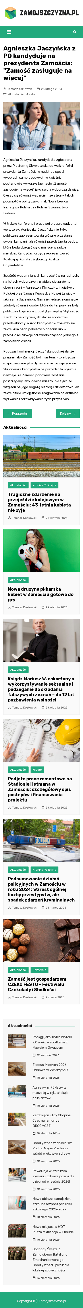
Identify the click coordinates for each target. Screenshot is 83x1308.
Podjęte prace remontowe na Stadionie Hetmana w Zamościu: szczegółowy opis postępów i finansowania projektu (40, 789)
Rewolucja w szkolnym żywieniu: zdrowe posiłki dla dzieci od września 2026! (53, 1176)
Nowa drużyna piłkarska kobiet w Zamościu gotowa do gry (40, 594)
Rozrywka (39, 970)
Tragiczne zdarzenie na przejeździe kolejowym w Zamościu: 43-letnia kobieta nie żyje (39, 502)
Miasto (30, 94)
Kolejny (65, 413)
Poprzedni (19, 413)
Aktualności (16, 94)
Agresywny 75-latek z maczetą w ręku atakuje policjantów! (50, 1092)
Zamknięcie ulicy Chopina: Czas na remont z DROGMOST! (52, 1120)
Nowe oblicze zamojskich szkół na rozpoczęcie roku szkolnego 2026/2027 (52, 1204)
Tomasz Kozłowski (20, 89)
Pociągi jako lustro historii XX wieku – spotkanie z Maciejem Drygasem (52, 1042)
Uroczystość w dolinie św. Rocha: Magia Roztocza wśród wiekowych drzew (52, 1148)
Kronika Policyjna (44, 485)
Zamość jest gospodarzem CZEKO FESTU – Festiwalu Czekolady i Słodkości (37, 984)
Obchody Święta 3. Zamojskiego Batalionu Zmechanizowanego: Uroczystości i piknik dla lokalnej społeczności (51, 1259)
